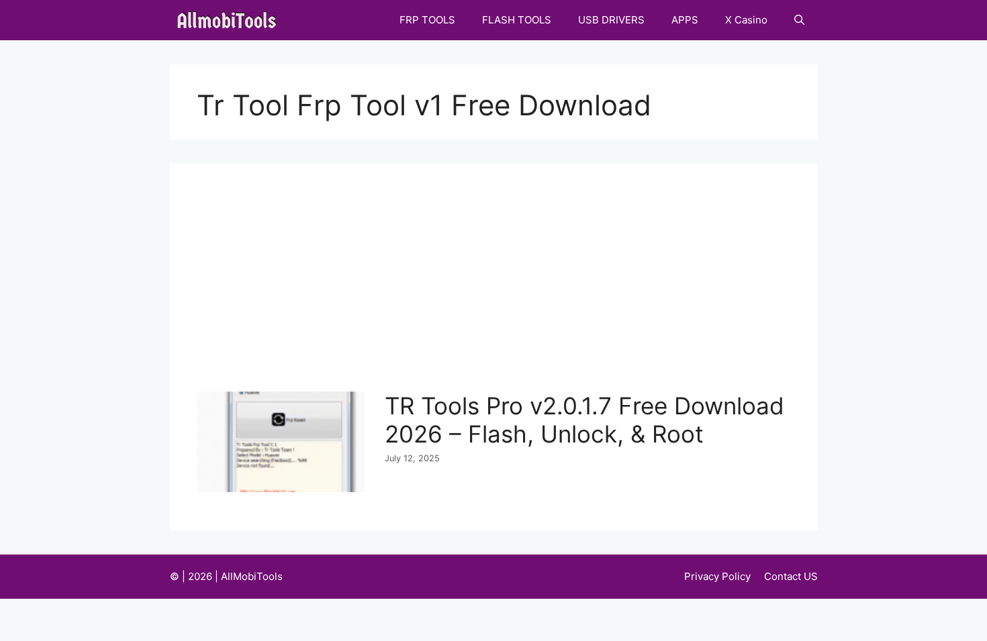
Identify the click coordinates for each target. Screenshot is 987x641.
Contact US (791, 576)
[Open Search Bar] (799, 20)
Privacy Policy (717, 576)
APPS (684, 19)
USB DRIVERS (611, 19)
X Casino (746, 19)
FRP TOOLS (427, 19)
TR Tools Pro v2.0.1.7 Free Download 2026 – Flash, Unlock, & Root (584, 420)
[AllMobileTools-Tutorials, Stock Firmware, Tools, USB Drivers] (230, 20)
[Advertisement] (497, 291)
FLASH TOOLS (516, 19)
